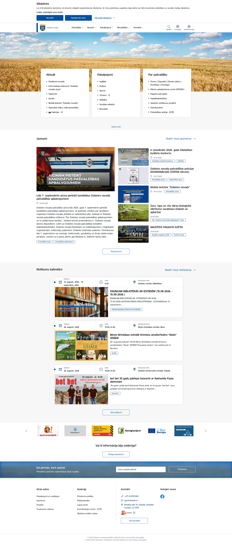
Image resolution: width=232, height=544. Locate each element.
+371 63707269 (131, 496)
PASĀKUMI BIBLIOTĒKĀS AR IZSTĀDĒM (126, 309)
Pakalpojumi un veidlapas (48, 496)
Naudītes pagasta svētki (160, 235)
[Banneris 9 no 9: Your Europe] (129, 430)
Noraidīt (49, 18)
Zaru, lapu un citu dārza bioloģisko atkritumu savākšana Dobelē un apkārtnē (170, 209)
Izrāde (114, 353)
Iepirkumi (41, 500)
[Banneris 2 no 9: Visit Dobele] (184, 430)
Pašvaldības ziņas (44, 242)
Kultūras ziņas (179, 235)
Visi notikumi (116, 412)
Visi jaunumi (116, 251)
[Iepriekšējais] (26, 431)
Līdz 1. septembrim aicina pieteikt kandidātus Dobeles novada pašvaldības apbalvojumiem (73, 197)
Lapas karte (82, 505)
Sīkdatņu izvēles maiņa (87, 513)
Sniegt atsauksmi (116, 454)
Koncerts (115, 393)
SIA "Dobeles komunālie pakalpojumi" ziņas (168, 220)
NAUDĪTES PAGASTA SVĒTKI (166, 227)
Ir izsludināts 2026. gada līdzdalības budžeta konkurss (171, 151)
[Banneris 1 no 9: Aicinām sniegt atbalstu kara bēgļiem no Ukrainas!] (156, 430)
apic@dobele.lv (131, 500)
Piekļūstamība (83, 500)
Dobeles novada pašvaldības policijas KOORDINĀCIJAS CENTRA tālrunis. (172, 170)
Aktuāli (50, 74)
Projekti (40, 505)
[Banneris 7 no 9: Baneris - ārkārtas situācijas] (75, 430)
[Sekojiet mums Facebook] (162, 497)
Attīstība (181, 161)
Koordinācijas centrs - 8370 (89, 509)
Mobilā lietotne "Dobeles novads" (170, 187)
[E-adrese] (126, 513)
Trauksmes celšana (45, 509)
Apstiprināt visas (78, 18)
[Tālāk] (206, 431)
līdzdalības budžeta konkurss (162, 161)
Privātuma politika (85, 496)
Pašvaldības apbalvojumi (64, 242)
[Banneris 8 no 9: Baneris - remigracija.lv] (102, 430)
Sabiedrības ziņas (175, 180)
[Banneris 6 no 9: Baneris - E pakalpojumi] (48, 430)
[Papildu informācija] (134, 513)
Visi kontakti (134, 520)
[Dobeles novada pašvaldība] (49, 27)
